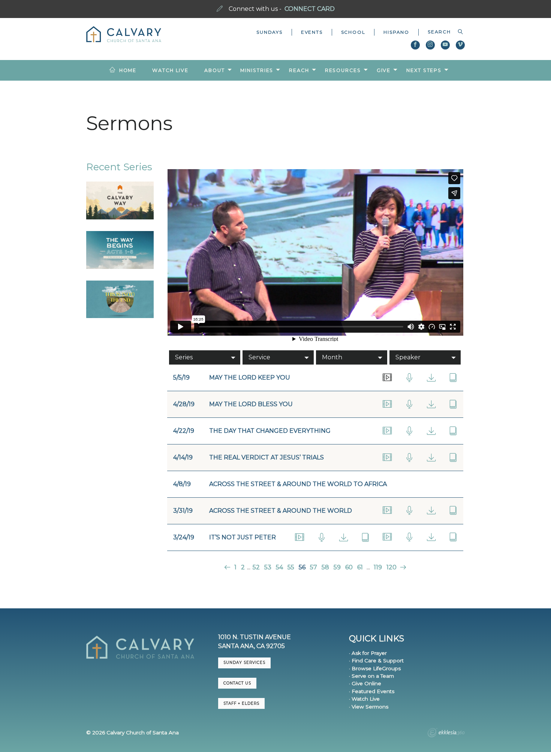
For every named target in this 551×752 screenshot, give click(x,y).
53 (267, 567)
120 (391, 567)
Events (312, 32)
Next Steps (424, 70)
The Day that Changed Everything (270, 430)
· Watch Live (364, 699)
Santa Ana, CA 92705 (251, 646)
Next (402, 567)
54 (279, 567)
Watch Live (170, 70)
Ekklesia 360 (446, 733)
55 (290, 567)
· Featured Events (371, 691)
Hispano (396, 32)
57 (313, 567)
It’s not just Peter (242, 537)
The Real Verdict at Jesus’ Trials (266, 457)
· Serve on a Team (371, 676)
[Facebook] (415, 45)
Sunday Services (244, 662)
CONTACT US (237, 683)
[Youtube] (445, 45)
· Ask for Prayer (368, 653)
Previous (228, 567)
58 (325, 567)
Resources (343, 70)
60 (349, 567)
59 (337, 567)
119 (378, 567)
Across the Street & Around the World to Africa (298, 484)
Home (128, 70)
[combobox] (442, 32)
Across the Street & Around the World (280, 510)
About (214, 70)
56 (302, 567)
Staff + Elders (241, 703)
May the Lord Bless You (251, 404)
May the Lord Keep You (249, 377)
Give (384, 70)
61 (360, 567)
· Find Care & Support (376, 660)
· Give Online (365, 683)
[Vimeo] (460, 45)
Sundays (269, 32)
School (353, 32)
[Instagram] (430, 45)
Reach (299, 70)
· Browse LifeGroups (375, 668)
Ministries (256, 70)
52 (256, 567)
